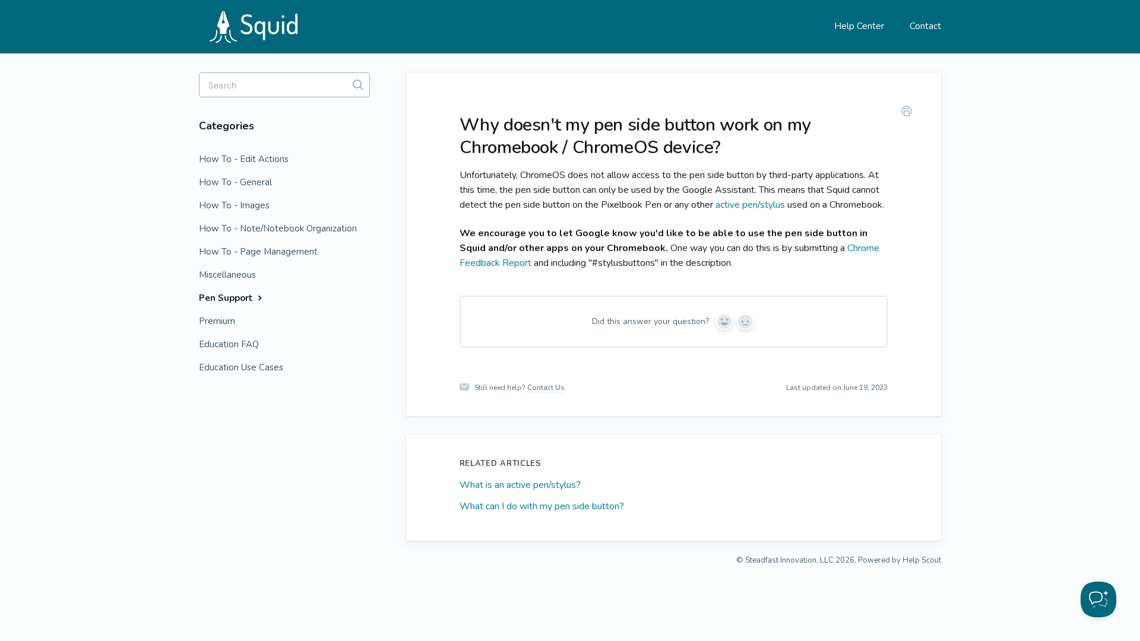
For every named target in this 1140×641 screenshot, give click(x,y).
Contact (925, 26)
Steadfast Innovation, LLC (789, 560)
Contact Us (546, 387)
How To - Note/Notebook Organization (278, 228)
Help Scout (921, 560)
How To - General (235, 182)
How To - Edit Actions (244, 159)
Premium (217, 321)
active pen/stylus (750, 204)
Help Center (859, 26)
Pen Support (227, 298)
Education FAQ (229, 344)
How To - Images (234, 205)
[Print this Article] (907, 113)
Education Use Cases (241, 367)
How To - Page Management (258, 252)
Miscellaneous (227, 275)
